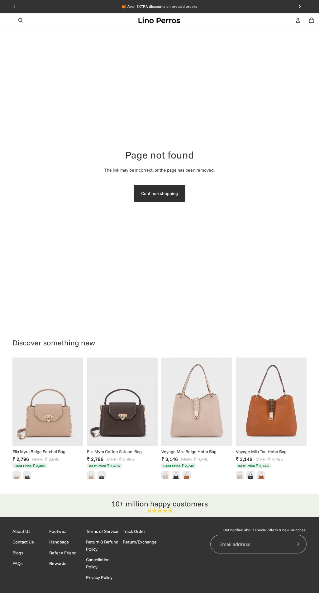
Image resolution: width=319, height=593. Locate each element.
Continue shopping (159, 193)
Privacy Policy (99, 577)
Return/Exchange (140, 542)
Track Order (134, 531)
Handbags (59, 542)
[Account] (298, 20)
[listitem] (16, 475)
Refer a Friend (63, 553)
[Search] (20, 20)
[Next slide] (76, 402)
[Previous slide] (19, 402)
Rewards (57, 564)
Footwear (58, 531)
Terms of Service (102, 531)
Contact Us (23, 542)
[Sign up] (297, 544)
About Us (21, 531)
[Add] (73, 436)
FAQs (17, 564)
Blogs (17, 553)
